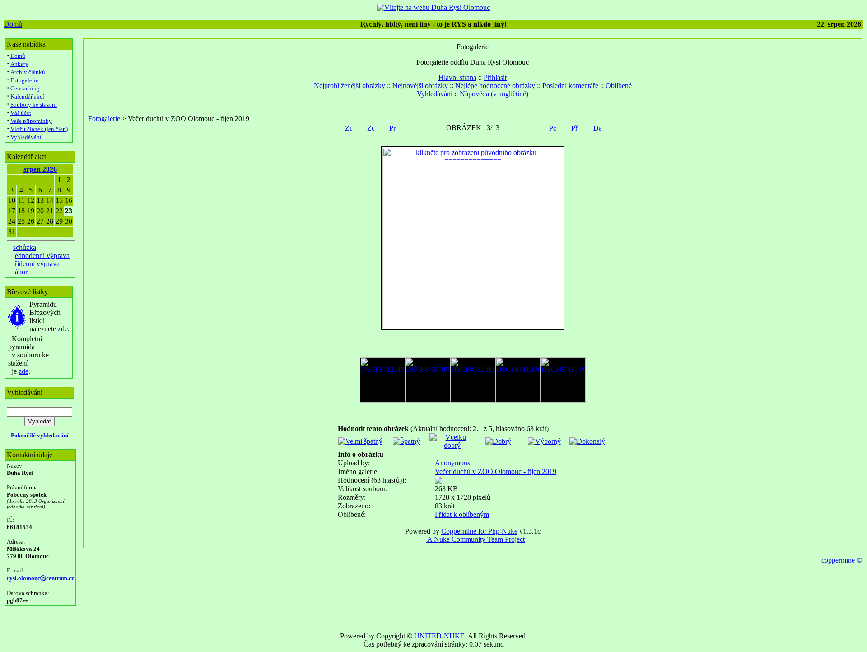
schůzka (24, 247)
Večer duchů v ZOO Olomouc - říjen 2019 (495, 471)
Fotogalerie (24, 80)
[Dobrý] (498, 441)
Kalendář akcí (27, 96)
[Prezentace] (392, 127)
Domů (13, 24)
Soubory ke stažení (33, 104)
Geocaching (25, 88)
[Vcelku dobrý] (452, 445)
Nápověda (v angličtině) (494, 94)
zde (63, 329)
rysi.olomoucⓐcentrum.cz (40, 578)
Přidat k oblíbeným (462, 514)
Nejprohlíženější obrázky (349, 85)
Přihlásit (495, 77)
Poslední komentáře (570, 85)
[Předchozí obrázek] (574, 127)
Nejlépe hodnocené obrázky (495, 85)
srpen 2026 (40, 169)
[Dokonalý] (587, 441)
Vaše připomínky (31, 120)
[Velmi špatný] (360, 441)
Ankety (19, 64)
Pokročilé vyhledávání (40, 435)
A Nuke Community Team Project (475, 539)
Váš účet (20, 112)
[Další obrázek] (597, 127)
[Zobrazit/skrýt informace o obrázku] (370, 127)
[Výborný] (544, 441)
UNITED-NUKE (439, 636)
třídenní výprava (36, 263)
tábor (20, 272)
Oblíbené (619, 85)
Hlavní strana (457, 77)
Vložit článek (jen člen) (39, 129)
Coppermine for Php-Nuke (479, 531)
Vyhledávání (26, 137)
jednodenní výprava (41, 255)
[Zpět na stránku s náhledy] (348, 127)
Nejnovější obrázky (420, 85)
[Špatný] (406, 441)
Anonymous (452, 463)
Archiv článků (27, 72)
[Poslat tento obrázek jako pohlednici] (552, 127)
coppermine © (841, 560)
